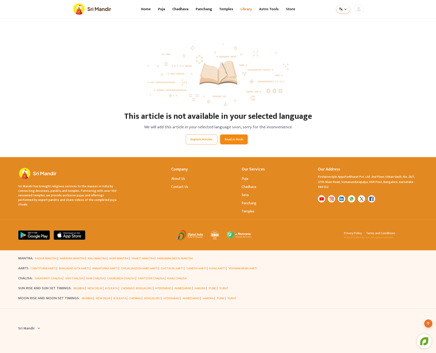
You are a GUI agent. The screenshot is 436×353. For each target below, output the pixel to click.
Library (246, 9)
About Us (178, 179)
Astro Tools (269, 9)
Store (290, 9)
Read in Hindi (234, 139)
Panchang (204, 9)
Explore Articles (202, 139)
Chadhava (180, 9)
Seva (245, 195)
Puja (161, 9)
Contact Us (179, 187)
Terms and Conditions (380, 233)
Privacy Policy (353, 233)
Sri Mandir (26, 328)
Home (146, 9)
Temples (226, 9)
